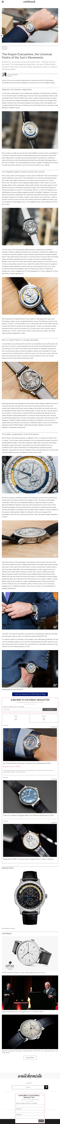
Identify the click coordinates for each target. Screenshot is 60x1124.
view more (30, 1057)
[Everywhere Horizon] (30, 898)
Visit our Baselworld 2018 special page (30, 694)
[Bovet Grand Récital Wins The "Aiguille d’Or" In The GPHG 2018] (30, 992)
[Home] (30, 1)
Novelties (4, 46)
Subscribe (28, 1083)
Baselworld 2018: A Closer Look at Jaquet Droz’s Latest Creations (28, 859)
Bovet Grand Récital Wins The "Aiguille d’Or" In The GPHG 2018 (22, 1012)
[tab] (16, 718)
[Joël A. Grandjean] (4, 74)
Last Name (19, 1114)
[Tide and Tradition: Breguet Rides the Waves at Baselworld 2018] (30, 796)
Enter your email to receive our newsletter (13, 707)
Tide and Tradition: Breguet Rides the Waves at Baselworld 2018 (28, 815)
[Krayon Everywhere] (30, 130)
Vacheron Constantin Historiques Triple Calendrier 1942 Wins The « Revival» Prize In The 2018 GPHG (30, 1052)
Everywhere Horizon (8, 928)
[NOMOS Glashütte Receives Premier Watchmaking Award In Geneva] (30, 953)
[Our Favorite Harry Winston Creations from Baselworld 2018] (30, 744)
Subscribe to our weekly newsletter (30, 700)
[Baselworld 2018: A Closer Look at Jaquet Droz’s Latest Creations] (30, 840)
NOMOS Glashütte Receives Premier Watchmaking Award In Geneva (23, 972)
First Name (19, 1109)
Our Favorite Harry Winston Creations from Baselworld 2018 (26, 763)
